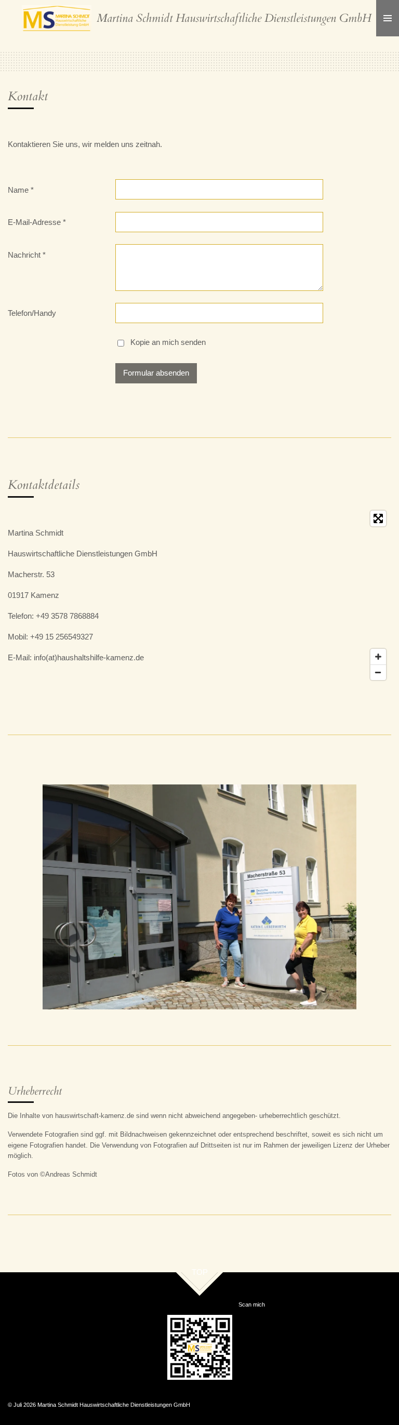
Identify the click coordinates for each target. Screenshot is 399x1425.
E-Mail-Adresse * (37, 222)
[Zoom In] (378, 656)
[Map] (287, 595)
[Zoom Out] (378, 672)
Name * (21, 189)
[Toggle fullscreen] (378, 518)
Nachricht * (27, 254)
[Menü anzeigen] (387, 18)
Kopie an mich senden (168, 342)
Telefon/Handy (32, 313)
